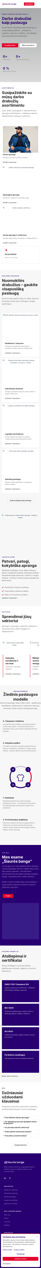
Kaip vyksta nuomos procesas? (18, 1132)
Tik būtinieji (21, 1254)
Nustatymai (7, 1263)
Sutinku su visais (20, 1259)
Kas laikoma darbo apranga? (17, 1118)
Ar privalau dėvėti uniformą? (17, 1127)
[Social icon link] (5, 1178)
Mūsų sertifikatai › (10, 1076)
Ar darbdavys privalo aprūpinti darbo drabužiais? (20, 1122)
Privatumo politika (19, 1249)
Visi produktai (10, 254)
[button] (20, 1118)
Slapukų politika (7, 1249)
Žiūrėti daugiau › (10, 162)
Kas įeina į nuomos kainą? (16, 1136)
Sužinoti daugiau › (13, 353)
